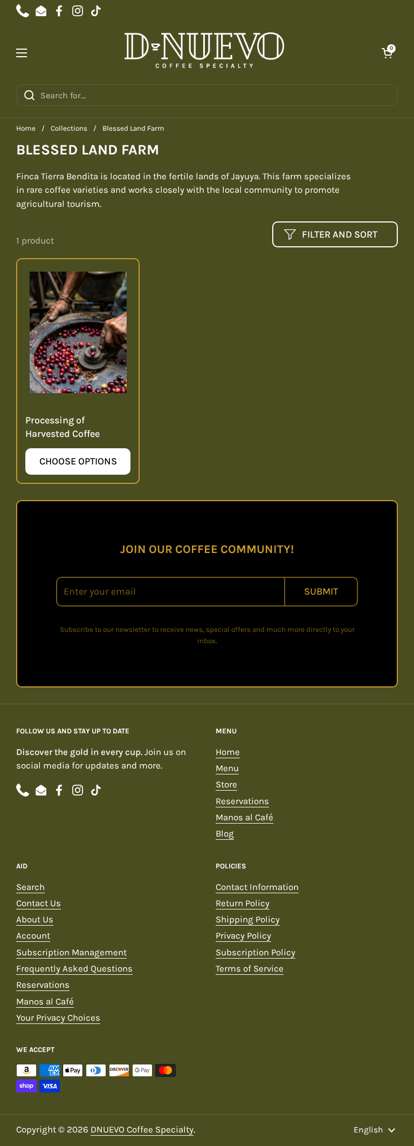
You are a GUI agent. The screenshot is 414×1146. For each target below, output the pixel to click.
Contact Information (257, 887)
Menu (227, 768)
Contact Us (38, 903)
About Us (34, 919)
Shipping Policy (248, 919)
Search (30, 887)
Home (26, 128)
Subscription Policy (255, 952)
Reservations (242, 801)
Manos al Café (244, 817)
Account (33, 936)
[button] (387, 53)
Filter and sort (339, 234)
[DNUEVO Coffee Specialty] (205, 52)
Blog (225, 833)
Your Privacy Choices (58, 1018)
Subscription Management (71, 952)
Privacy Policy (243, 936)
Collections (69, 128)
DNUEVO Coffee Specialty (142, 1129)
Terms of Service (250, 968)
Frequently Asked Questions (74, 968)
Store (226, 784)
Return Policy (243, 903)
